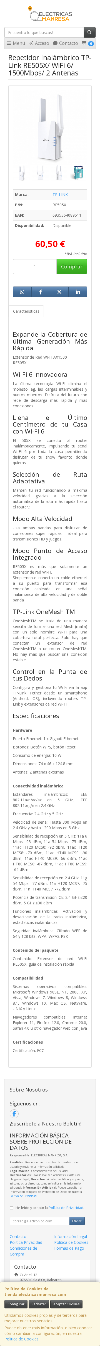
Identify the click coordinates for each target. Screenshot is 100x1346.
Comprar (71, 266)
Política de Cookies (21, 1339)
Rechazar (39, 1304)
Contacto (68, 43)
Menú (18, 43)
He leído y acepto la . (50, 1207)
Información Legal (70, 1236)
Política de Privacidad (23, 1196)
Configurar (16, 1304)
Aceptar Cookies (66, 1304)
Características (26, 311)
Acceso (41, 43)
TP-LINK (60, 194)
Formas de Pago (69, 1248)
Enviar (77, 1220)
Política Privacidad (26, 1242)
